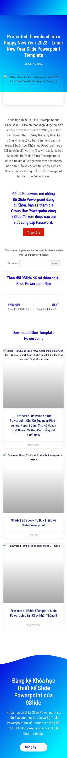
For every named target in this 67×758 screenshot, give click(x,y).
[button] (61, 7)
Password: (13, 263)
